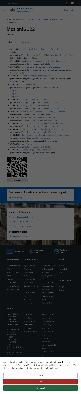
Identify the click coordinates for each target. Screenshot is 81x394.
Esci (40, 381)
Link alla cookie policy (51, 368)
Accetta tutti (40, 387)
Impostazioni (41, 375)
